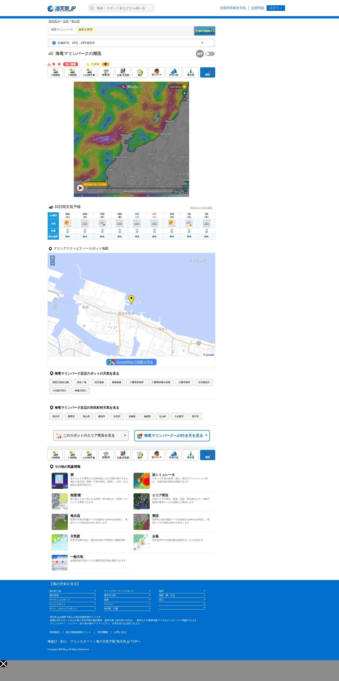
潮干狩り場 (110, 595)
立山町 (162, 416)
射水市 (56, 416)
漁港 (106, 599)
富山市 (86, 416)
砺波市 (101, 416)
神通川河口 (80, 390)
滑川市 (195, 416)
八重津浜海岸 (136, 382)
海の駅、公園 (111, 608)
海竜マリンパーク (62, 29)
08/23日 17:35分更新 (201, 207)
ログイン (275, 8)
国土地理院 (210, 354)
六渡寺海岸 (184, 382)
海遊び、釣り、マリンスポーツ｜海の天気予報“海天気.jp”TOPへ (94, 641)
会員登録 (257, 8)
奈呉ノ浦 (81, 382)
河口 (161, 599)
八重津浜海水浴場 (161, 382)
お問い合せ (120, 632)
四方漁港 (99, 382)
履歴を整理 (85, 29)
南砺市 (147, 416)
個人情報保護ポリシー (78, 632)
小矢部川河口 (59, 390)
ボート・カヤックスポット (63, 608)
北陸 (65, 21)
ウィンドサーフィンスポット (119, 591)
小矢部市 (179, 416)
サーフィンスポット (59, 599)
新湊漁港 (116, 382)
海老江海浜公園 (61, 382)
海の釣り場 (55, 591)
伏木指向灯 (204, 382)
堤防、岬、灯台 (167, 595)
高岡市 (71, 416)
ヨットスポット (57, 604)
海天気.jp (54, 21)
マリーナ (108, 604)
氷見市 (116, 416)
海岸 (161, 591)
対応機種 (103, 632)
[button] (3, 663)
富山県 (75, 21)
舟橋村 (132, 416)
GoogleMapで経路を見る (135, 362)
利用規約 (55, 632)
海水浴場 (54, 595)
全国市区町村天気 (233, 8)
